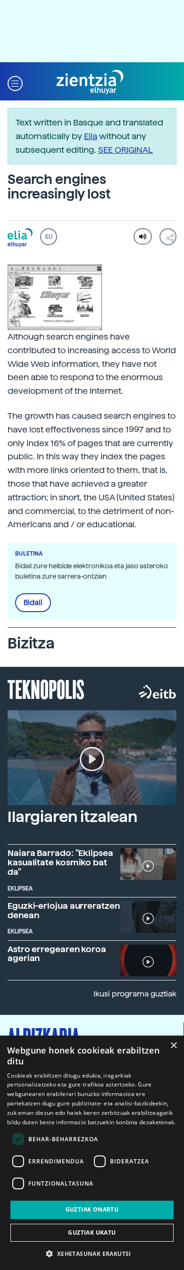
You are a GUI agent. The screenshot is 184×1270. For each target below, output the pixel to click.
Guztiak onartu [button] (92, 1209)
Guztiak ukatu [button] (92, 1232)
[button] (15, 82)
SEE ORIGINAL (125, 150)
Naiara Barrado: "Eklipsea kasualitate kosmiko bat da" (60, 862)
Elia (90, 136)
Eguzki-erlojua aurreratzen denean (64, 910)
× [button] (173, 1045)
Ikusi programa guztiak (134, 993)
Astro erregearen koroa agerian (57, 953)
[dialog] (92, 1153)
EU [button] (48, 236)
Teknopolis (46, 689)
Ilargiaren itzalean (72, 817)
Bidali (33, 602)
